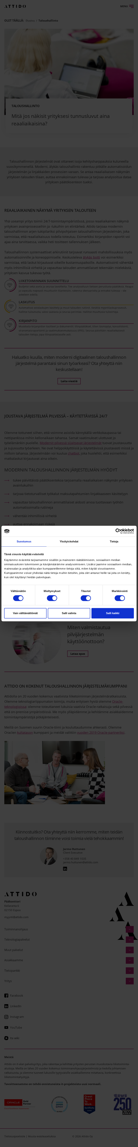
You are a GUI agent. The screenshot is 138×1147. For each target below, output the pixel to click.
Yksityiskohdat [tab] (69, 541)
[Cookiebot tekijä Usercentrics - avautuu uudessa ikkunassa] (118, 531)
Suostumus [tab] (24, 541)
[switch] (52, 598)
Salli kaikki (112, 613)
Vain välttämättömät (25, 613)
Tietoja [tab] (114, 541)
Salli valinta (69, 613)
